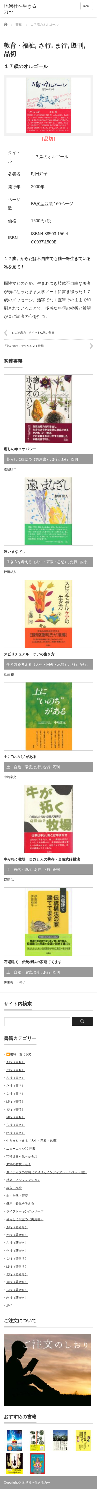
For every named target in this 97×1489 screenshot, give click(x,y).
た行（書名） (15, 1085)
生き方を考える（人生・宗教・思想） (37, 562)
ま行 (61, 45)
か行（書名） (15, 1070)
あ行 (55, 459)
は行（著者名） (17, 1266)
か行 (83, 664)
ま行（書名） (15, 1109)
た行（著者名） (17, 1251)
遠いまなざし (15, 551)
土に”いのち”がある (20, 757)
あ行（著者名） (17, 1227)
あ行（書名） (15, 1062)
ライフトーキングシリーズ (24, 1211)
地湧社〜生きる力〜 (36, 1482)
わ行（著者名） (17, 1298)
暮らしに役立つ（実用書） (28, 459)
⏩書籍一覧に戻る (19, 1054)
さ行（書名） (15, 1078)
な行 (46, 767)
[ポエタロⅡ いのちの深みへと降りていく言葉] (37, 1463)
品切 (10, 53)
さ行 (45, 45)
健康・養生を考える (20, 1203)
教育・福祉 (19, 45)
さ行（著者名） (17, 1243)
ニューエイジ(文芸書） (22, 1148)
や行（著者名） (17, 1282)
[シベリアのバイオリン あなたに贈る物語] (14, 1463)
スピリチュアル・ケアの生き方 (29, 654)
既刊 (77, 45)
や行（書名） (15, 1117)
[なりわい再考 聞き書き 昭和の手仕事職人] (37, 1440)
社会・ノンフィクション (23, 1180)
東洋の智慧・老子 (18, 1164)
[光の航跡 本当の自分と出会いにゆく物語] (14, 1440)
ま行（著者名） (17, 1274)
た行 (73, 562)
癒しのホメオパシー (20, 449)
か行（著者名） (17, 1235)
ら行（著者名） (17, 1290)
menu (86, 5)
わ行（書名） (15, 1133)
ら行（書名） (15, 1125)
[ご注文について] (47, 1405)
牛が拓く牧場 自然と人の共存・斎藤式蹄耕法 (42, 859)
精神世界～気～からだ (21, 1156)
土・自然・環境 (19, 767)
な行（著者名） (17, 1258)
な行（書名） (15, 1093)
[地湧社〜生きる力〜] (23, 9)
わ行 (65, 459)
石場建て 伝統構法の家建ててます (33, 962)
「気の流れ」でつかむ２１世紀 (24, 345)
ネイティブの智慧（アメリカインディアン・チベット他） (46, 1172)
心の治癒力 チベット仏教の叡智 (33, 332)
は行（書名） (15, 1101)
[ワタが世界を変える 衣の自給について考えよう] (60, 1440)
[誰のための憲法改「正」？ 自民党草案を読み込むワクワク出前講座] (83, 1440)
